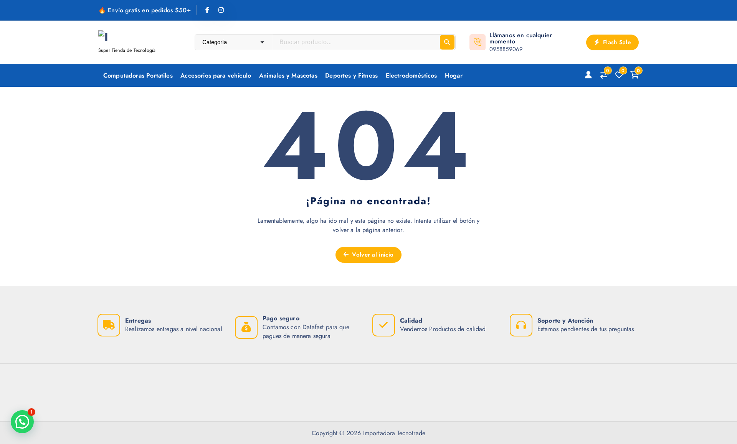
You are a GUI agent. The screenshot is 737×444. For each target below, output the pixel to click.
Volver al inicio (371, 254)
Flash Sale (616, 42)
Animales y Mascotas (288, 75)
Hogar (454, 75)
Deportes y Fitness (351, 75)
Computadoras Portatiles (138, 75)
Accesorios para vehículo (215, 75)
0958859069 (506, 49)
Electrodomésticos (411, 75)
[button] (22, 421)
